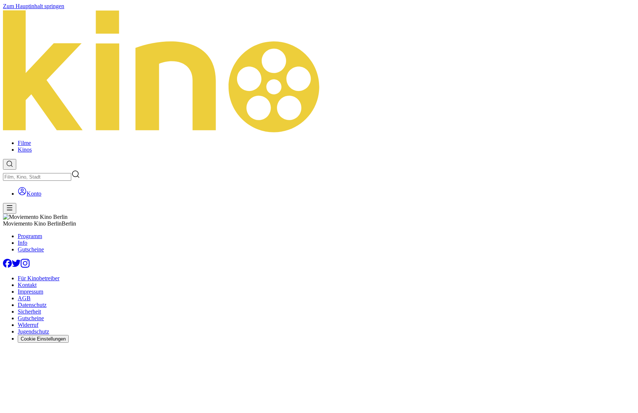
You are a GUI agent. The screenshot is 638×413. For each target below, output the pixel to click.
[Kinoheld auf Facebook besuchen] (7, 266)
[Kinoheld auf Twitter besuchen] (16, 266)
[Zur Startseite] (319, 72)
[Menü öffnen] (9, 208)
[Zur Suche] (9, 164)
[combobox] (37, 177)
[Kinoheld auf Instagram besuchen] (25, 266)
